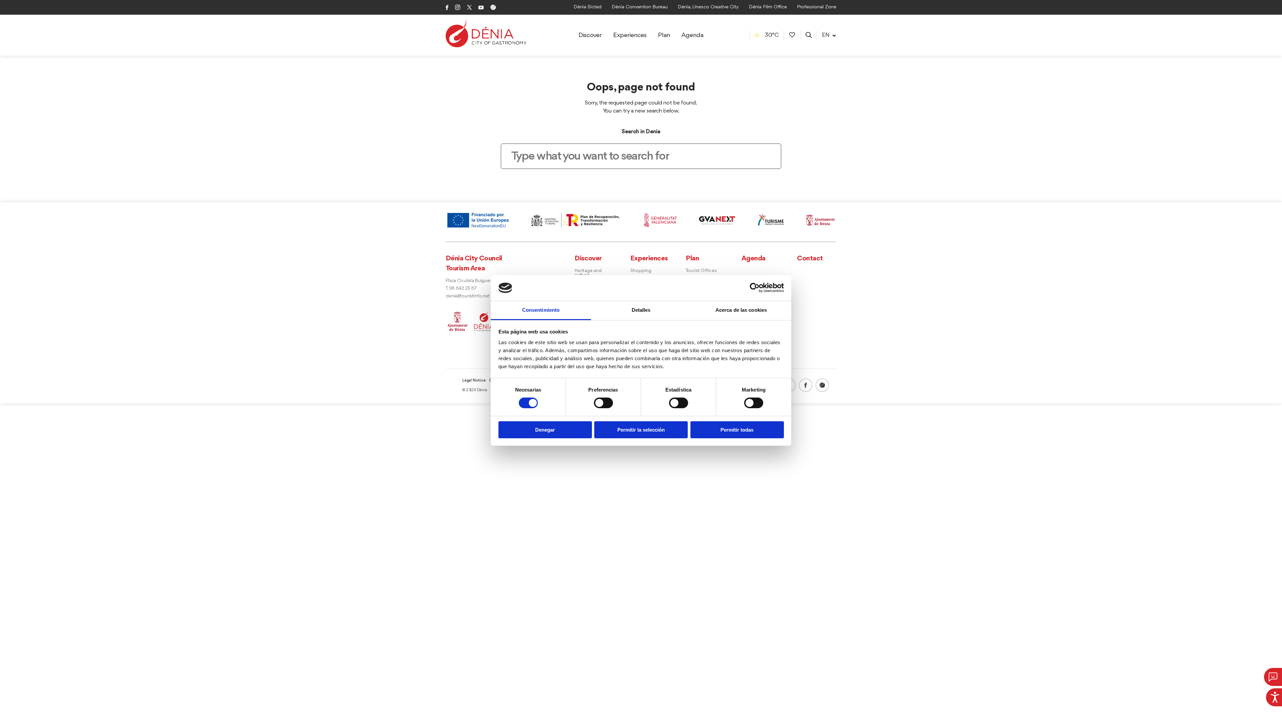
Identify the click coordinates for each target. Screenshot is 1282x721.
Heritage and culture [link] (588, 273)
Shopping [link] (641, 271)
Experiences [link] (630, 35)
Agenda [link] (692, 35)
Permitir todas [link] (737, 430)
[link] (1274, 696)
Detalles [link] (641, 310)
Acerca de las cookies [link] (741, 310)
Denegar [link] (545, 430)
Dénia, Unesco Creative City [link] (708, 7)
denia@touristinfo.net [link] (467, 296)
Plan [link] (664, 35)
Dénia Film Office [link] (768, 7)
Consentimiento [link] (541, 310)
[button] (1273, 677)
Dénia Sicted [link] (588, 7)
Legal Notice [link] (474, 381)
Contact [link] (810, 258)
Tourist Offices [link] (701, 271)
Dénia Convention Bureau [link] (640, 7)
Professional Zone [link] (816, 7)
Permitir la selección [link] (641, 430)
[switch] (603, 403)
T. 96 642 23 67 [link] (461, 288)
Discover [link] (590, 35)
